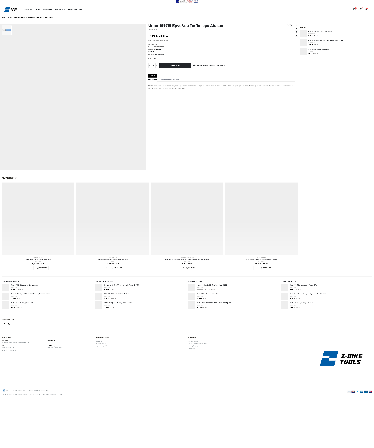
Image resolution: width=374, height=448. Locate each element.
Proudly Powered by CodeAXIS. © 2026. (24, 388)
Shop (38, 9)
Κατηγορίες (28, 9)
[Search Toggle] (351, 9)
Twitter (296, 28)
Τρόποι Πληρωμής (193, 339)
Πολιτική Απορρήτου (193, 344)
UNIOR (155, 58)
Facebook (296, 25)
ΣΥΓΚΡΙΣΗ (222, 65)
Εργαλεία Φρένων (159, 54)
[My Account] (370, 9)
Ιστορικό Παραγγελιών (101, 344)
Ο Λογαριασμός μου (100, 342)
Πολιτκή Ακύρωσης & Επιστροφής (197, 342)
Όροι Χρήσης (191, 346)
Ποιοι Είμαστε (60, 9)
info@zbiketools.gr (8, 346)
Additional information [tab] (170, 79)
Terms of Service (52, 392)
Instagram (9, 322)
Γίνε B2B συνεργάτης (74, 9)
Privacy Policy (39, 392)
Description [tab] (152, 79)
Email (296, 35)
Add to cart (175, 65)
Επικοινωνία (47, 9)
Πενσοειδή (192, 257)
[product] (303, 33)
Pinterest (296, 31)
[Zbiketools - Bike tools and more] (11, 9)
